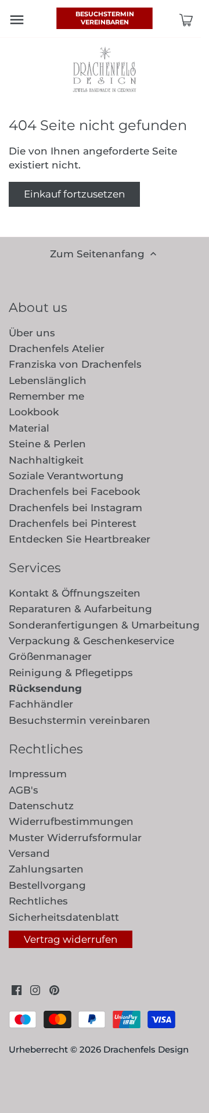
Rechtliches (38, 901)
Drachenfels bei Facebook (74, 491)
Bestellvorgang (47, 885)
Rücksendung (45, 688)
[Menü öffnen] (17, 19)
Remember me (46, 396)
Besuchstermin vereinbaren (104, 18)
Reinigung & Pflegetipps (71, 672)
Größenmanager (50, 656)
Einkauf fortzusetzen (74, 194)
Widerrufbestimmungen (71, 821)
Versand (29, 853)
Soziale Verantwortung (66, 476)
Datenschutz (41, 806)
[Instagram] (35, 990)
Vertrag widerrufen (70, 939)
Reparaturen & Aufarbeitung (80, 609)
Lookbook (34, 412)
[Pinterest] (54, 990)
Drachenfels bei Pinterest (72, 523)
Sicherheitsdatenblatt (64, 917)
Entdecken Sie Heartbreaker (79, 539)
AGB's (23, 790)
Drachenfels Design (146, 1049)
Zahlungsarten (46, 869)
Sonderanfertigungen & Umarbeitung (104, 625)
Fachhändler (41, 704)
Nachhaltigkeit (46, 460)
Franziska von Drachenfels (75, 364)
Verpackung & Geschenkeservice (91, 641)
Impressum (38, 774)
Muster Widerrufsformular (75, 837)
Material (29, 428)
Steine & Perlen (47, 444)
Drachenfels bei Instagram (75, 508)
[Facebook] (16, 990)
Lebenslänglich (48, 380)
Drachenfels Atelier (57, 348)
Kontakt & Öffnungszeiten (74, 593)
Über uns (32, 333)
